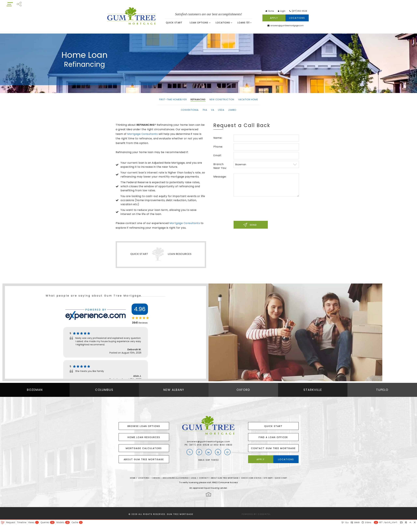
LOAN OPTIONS (199, 22)
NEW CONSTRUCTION (221, 99)
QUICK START (174, 22)
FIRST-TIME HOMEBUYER (173, 99)
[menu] (10, 4)
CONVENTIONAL (190, 110)
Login (282, 11)
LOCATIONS (223, 22)
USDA (221, 110)
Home (271, 11)
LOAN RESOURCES (179, 254)
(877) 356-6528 (299, 11)
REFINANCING (198, 99)
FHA (205, 110)
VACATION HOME (248, 99)
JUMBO (232, 110)
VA (212, 110)
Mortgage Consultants (142, 134)
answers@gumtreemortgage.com (287, 25)
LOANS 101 (243, 22)
